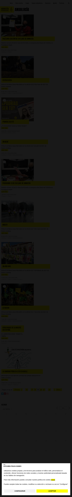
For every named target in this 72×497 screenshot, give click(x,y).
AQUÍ (53, 480)
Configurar (19, 491)
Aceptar (52, 491)
